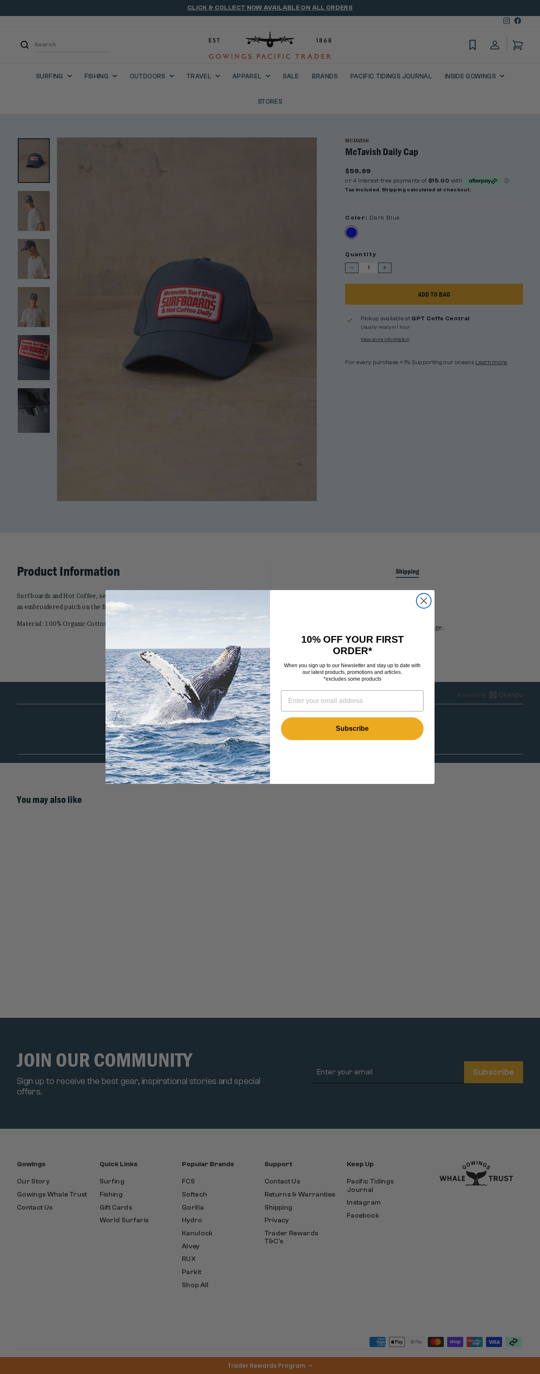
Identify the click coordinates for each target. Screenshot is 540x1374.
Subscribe (352, 728)
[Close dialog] (423, 600)
